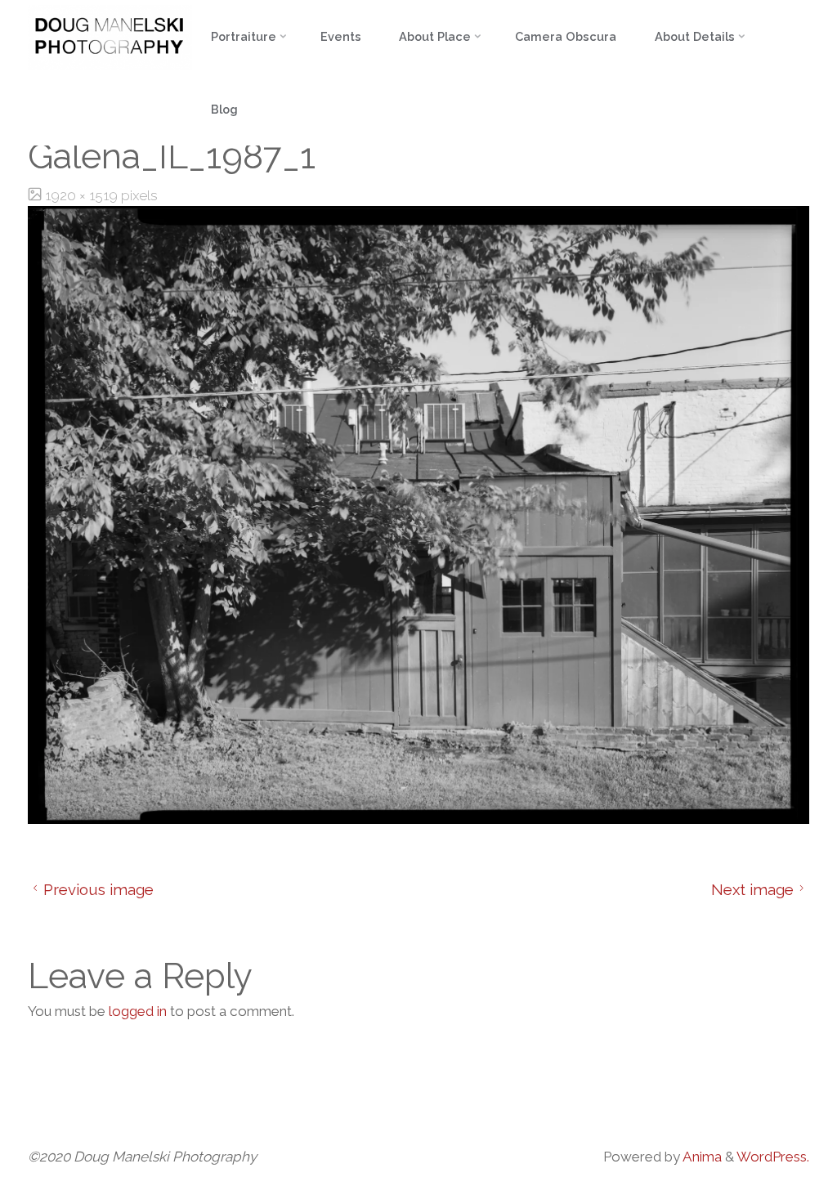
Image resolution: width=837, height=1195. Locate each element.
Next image (752, 889)
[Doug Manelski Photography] (110, 36)
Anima (701, 1156)
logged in (138, 1011)
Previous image (98, 889)
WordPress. (772, 1156)
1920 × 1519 (83, 195)
